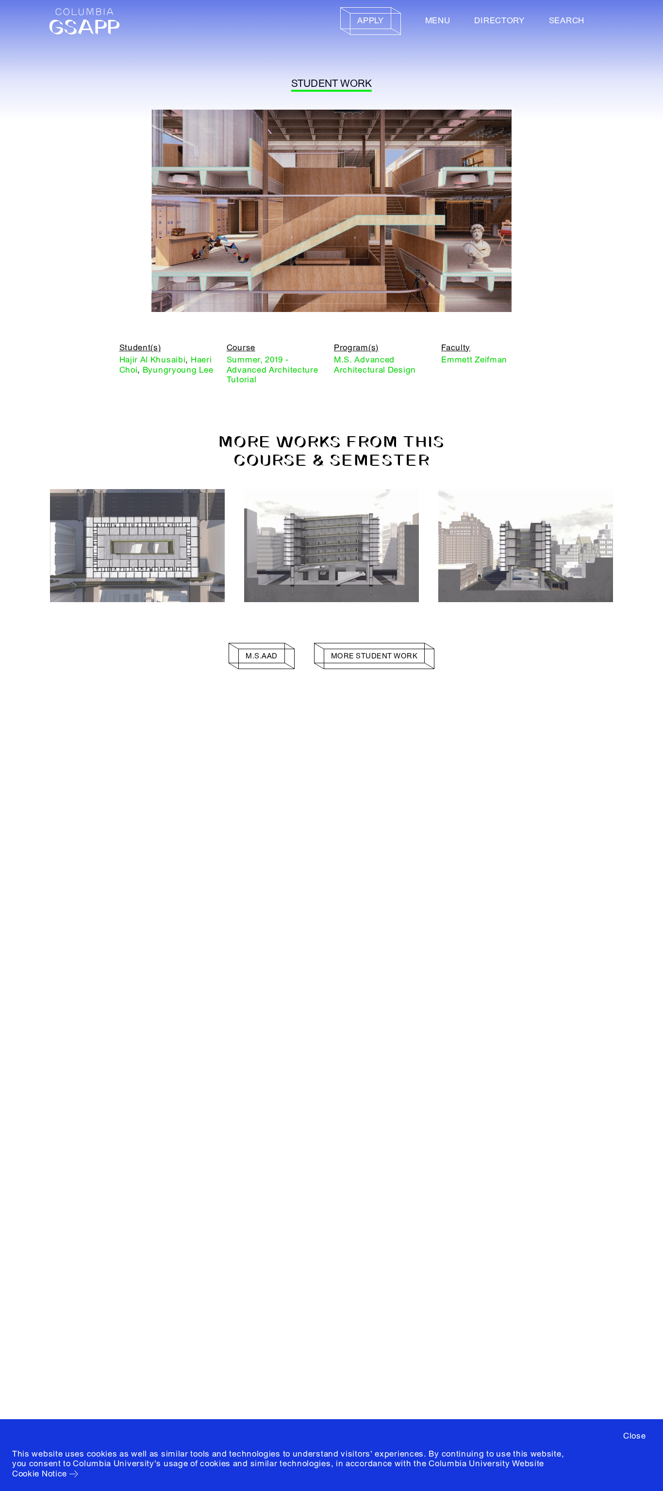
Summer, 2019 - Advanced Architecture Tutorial (272, 370)
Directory (499, 21)
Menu (437, 21)
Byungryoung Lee (178, 370)
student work (331, 84)
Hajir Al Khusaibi (152, 360)
